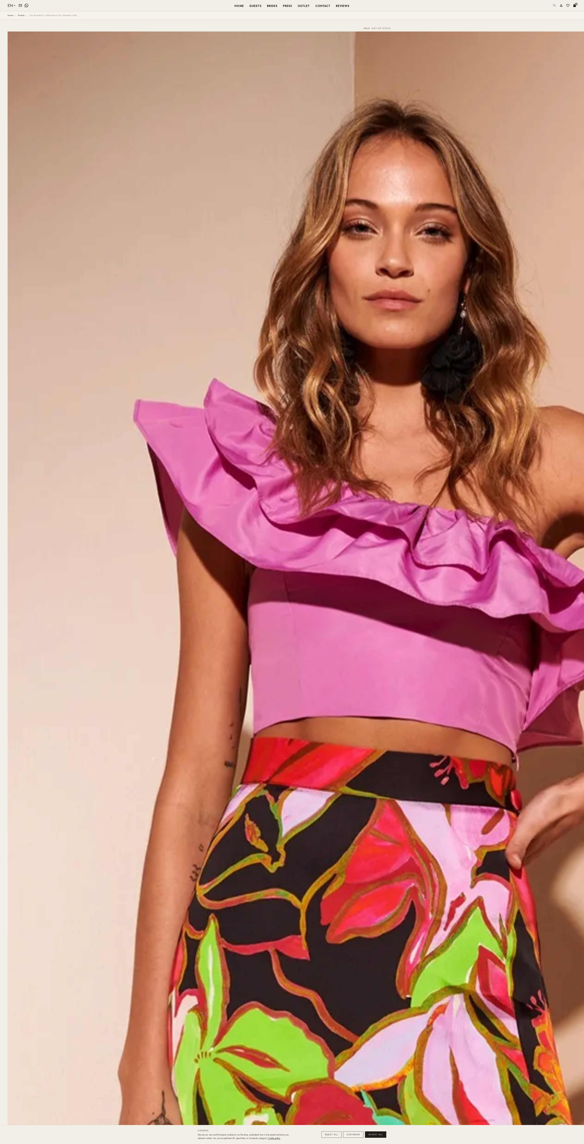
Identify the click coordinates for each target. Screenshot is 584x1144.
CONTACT (322, 5)
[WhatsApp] (26, 5)
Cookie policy (274, 1138)
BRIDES (272, 5)
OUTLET (304, 5)
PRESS (287, 5)
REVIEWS (342, 5)
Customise (353, 1134)
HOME (239, 5)
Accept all (375, 1134)
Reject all (331, 1134)
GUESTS (255, 5)
